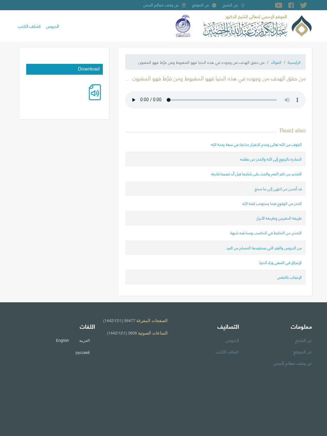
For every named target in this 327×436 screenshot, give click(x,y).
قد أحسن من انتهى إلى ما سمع (278, 188)
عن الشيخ (230, 4)
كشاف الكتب (29, 25)
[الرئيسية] (257, 25)
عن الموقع (200, 4)
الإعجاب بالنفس (289, 277)
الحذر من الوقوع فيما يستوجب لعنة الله (272, 203)
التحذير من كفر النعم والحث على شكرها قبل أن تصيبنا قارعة (256, 173)
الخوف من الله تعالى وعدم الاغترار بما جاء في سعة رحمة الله (256, 144)
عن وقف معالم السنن (161, 4)
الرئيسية (294, 62)
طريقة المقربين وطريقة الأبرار (279, 218)
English (62, 340)
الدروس (52, 25)
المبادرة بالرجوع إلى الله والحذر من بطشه (271, 158)
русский (83, 352)
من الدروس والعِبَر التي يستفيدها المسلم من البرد (264, 247)
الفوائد (276, 62)
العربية (84, 340)
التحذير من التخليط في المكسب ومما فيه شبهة (266, 232)
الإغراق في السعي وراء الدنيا (280, 262)
